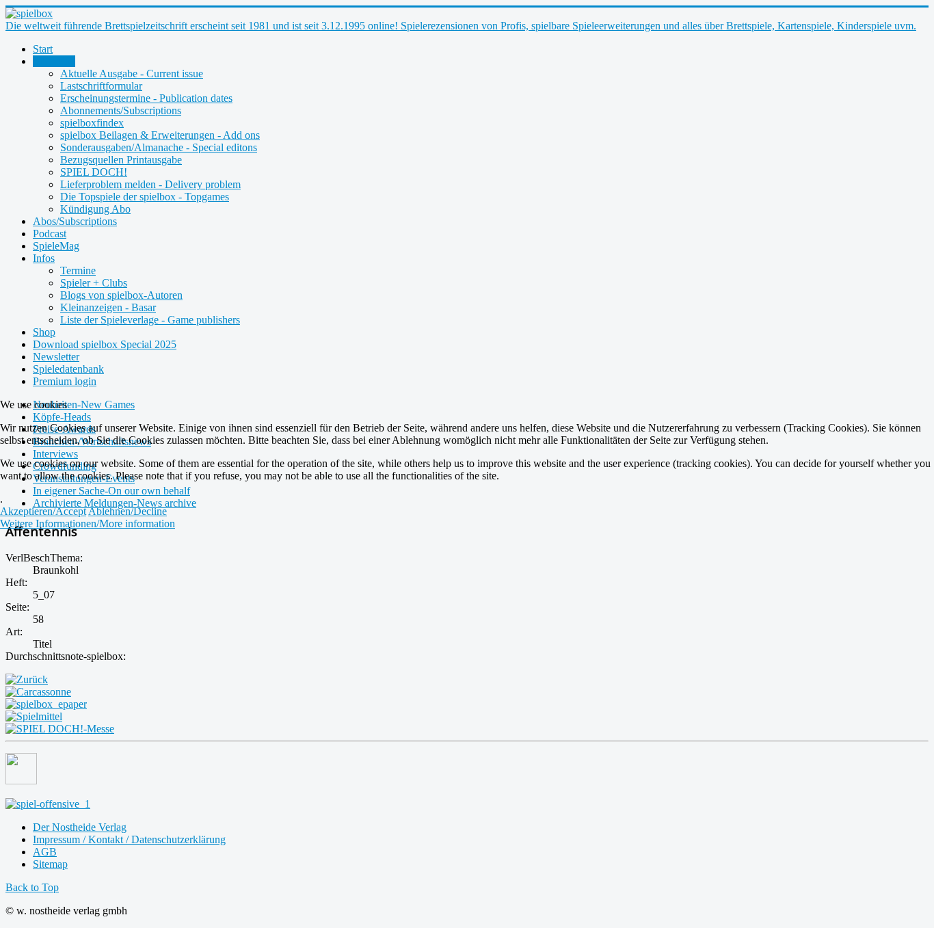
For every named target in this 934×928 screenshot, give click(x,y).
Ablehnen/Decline (127, 511)
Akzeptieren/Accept (43, 511)
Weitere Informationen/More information (87, 523)
